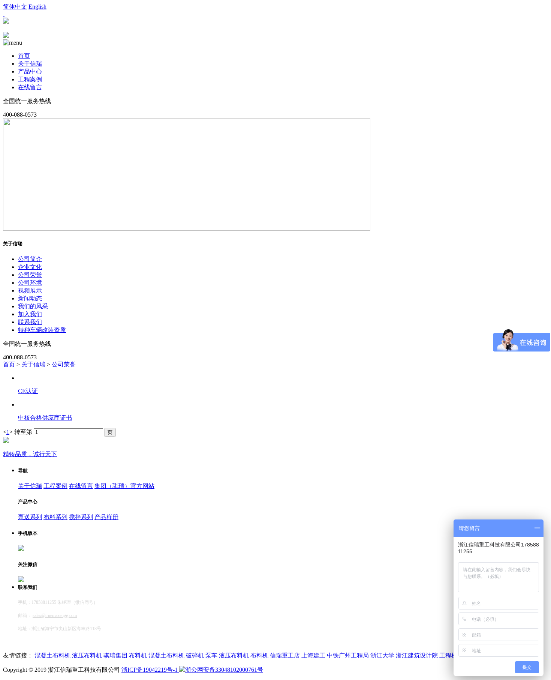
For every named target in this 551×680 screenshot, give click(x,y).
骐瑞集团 (115, 655)
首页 (24, 56)
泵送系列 (30, 517)
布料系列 (55, 517)
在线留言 (30, 87)
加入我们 (30, 314)
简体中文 (15, 6)
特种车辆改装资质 (42, 330)
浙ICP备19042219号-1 (150, 669)
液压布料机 (87, 655)
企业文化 (30, 267)
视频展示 (30, 290)
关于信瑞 (30, 63)
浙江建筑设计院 (417, 655)
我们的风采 (33, 306)
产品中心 (30, 71)
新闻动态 (30, 298)
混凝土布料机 (52, 655)
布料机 (138, 655)
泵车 (211, 655)
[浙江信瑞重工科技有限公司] (6, 36)
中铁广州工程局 (348, 655)
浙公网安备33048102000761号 (224, 669)
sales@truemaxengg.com (55, 615)
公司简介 (30, 259)
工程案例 (30, 79)
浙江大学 (382, 655)
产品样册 (106, 517)
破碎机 (195, 655)
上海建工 (313, 655)
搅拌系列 (81, 517)
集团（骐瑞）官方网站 (124, 486)
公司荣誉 (30, 275)
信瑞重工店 (285, 655)
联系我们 (30, 322)
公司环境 (30, 282)
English (37, 6)
